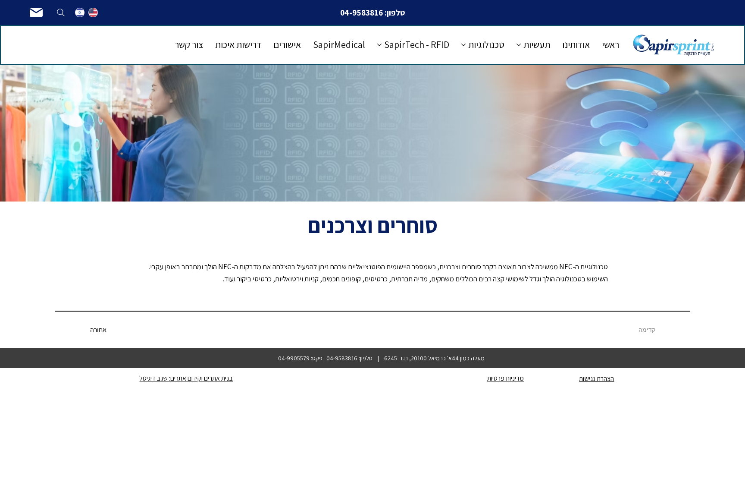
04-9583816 (361, 12)
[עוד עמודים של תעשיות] (518, 45)
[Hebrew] (79, 12)
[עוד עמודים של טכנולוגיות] (463, 45)
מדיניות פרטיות (505, 378)
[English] (93, 12)
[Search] (60, 12)
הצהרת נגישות (596, 378)
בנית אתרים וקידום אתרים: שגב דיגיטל (186, 378)
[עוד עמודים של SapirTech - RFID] (379, 45)
